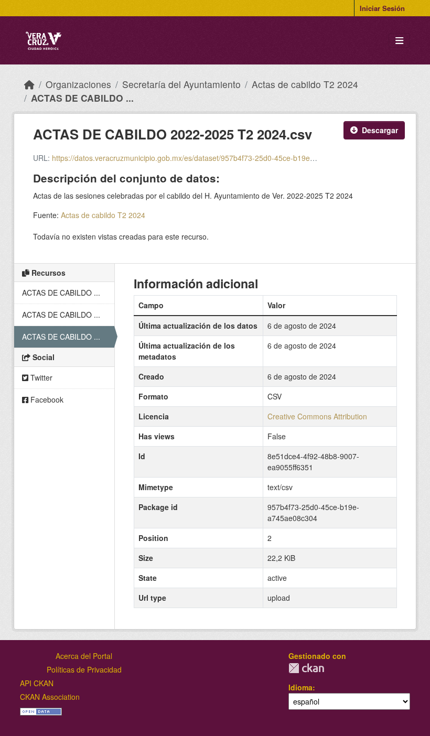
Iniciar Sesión (382, 8)
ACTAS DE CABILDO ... (82, 97)
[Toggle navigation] (399, 40)
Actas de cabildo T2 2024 (305, 84)
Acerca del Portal (84, 656)
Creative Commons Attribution (317, 416)
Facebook (45, 399)
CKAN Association (50, 696)
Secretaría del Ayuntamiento (181, 84)
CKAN (306, 668)
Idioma (300, 687)
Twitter (40, 377)
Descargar (380, 130)
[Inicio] (29, 84)
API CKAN (36, 683)
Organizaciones (78, 84)
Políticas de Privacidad (84, 669)
